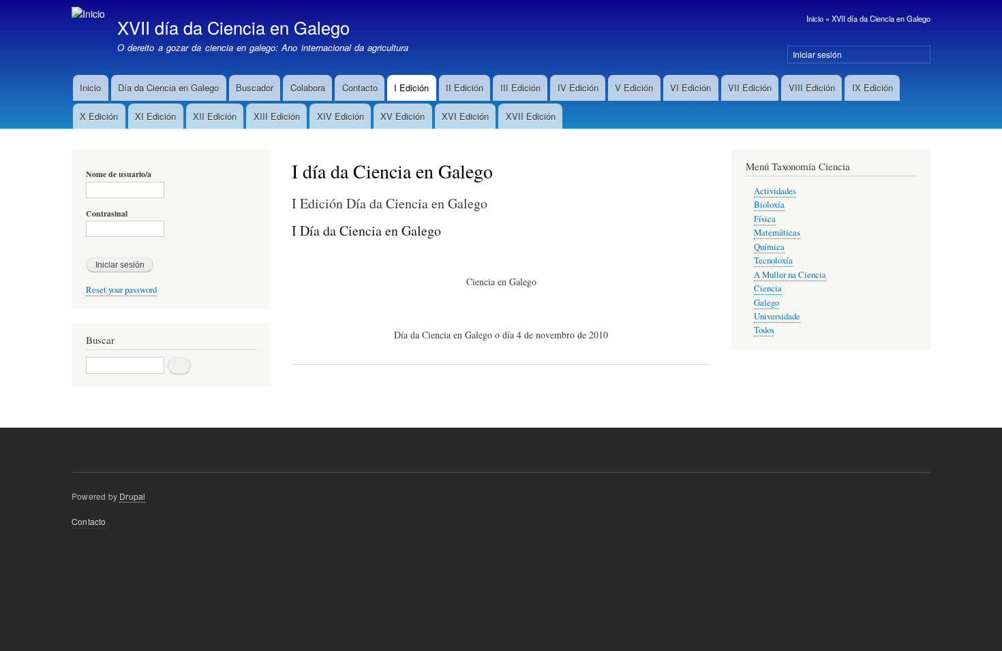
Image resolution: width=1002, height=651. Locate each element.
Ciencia (768, 288)
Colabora (307, 87)
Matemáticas (777, 232)
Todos (764, 330)
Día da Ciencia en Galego (168, 87)
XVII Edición (531, 116)
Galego (766, 302)
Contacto (360, 87)
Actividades (775, 191)
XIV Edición (340, 116)
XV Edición (402, 116)
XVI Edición (465, 116)
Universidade (777, 316)
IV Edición (578, 87)
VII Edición (750, 87)
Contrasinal (106, 213)
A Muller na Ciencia (790, 275)
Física (765, 219)
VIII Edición (812, 87)
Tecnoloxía (773, 260)
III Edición (520, 87)
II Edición (464, 87)
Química (769, 247)
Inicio (814, 18)
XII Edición (215, 116)
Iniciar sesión (817, 54)
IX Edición (872, 87)
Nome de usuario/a (118, 174)
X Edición (99, 116)
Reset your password (121, 290)
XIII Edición (277, 116)
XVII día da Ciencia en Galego (881, 18)
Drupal (132, 496)
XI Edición (155, 116)
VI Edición (690, 87)
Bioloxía (769, 204)
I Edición (411, 87)
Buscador (254, 87)
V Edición (634, 87)
